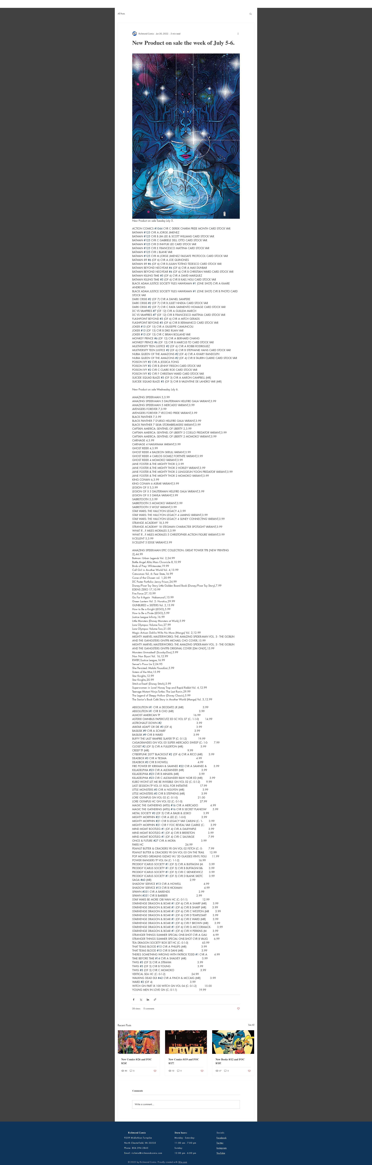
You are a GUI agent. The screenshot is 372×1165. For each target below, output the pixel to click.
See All (251, 1024)
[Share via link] (155, 999)
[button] (250, 13)
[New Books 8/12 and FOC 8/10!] (233, 1042)
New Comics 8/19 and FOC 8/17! (184, 1061)
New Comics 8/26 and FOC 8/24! (136, 1061)
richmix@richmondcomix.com (147, 1153)
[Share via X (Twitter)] (140, 999)
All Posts (121, 13)
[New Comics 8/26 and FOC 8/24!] (139, 1042)
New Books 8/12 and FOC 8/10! (230, 1061)
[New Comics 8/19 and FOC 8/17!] (186, 1042)
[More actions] (238, 33)
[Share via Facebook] (133, 999)
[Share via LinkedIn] (147, 999)
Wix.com (182, 1162)
